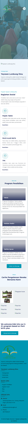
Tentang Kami (5, 373)
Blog (3, 389)
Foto (3, 391)
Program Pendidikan (7, 384)
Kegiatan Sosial (5, 386)
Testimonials (5, 375)
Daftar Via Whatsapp (14, 266)
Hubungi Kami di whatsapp (9, 333)
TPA (3, 161)
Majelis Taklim (7, 116)
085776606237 (6, 412)
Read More (5, 125)
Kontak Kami (5, 377)
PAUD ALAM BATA (9, 138)
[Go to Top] (1, 424)
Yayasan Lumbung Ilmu (21, 419)
